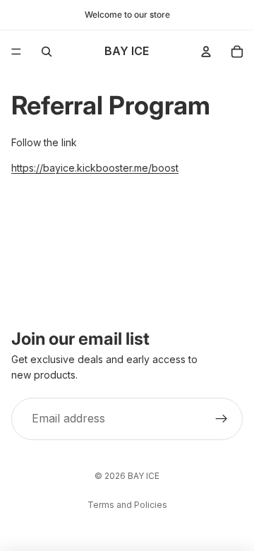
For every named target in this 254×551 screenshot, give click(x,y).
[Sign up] (221, 419)
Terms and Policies (127, 504)
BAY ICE (143, 475)
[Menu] (16, 51)
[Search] (46, 51)
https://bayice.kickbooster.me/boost (95, 168)
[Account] (206, 51)
